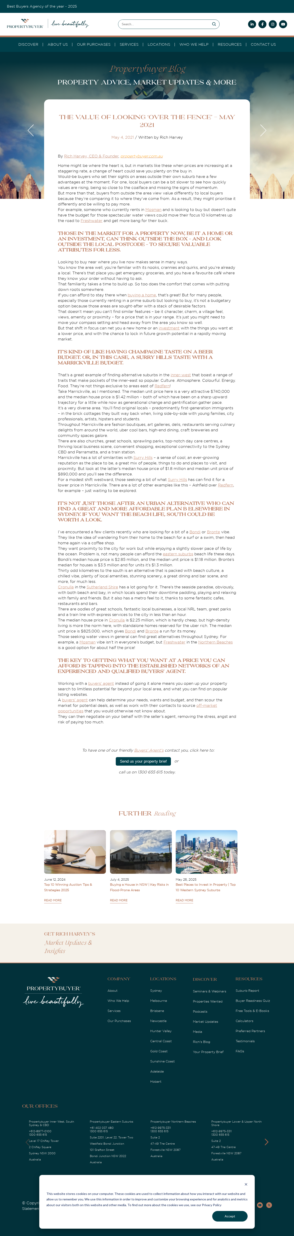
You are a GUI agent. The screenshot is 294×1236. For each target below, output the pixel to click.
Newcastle (158, 1021)
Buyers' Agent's (149, 750)
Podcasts (200, 1011)
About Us (58, 44)
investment (169, 328)
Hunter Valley (161, 1031)
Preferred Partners (250, 1031)
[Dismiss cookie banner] (246, 1185)
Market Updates (205, 1021)
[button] (266, 1142)
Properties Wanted (208, 1001)
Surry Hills (143, 457)
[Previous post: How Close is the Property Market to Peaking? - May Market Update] (31, 131)
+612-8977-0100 (40, 1131)
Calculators (244, 1021)
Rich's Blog (201, 1042)
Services (114, 1011)
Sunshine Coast (162, 1061)
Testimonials (245, 1041)
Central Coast (161, 1041)
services (129, 44)
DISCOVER (28, 44)
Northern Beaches (215, 642)
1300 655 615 (38, 1134)
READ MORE (53, 900)
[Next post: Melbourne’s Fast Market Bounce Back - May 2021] (263, 131)
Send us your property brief (143, 761)
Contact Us (263, 44)
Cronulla (66, 587)
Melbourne (158, 1001)
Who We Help (118, 1001)
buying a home (142, 295)
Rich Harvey (75, 156)
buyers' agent (101, 683)
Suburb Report (247, 990)
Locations (159, 44)
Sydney (156, 990)
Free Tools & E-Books (252, 1011)
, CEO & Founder (102, 156)
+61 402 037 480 (102, 1127)
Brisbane (157, 1011)
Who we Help (194, 44)
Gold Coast (159, 1051)
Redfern (162, 386)
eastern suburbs (178, 554)
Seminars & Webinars (209, 991)
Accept (230, 1216)
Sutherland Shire (102, 587)
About (112, 990)
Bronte (213, 532)
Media (197, 1032)
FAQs (240, 1051)
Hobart (155, 1081)
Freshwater (91, 221)
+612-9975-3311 (160, 1127)
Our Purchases (93, 44)
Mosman (153, 210)
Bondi (195, 532)
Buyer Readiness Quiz (253, 1001)
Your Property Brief (208, 1052)
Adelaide (157, 1071)
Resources (230, 44)
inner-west (181, 375)
